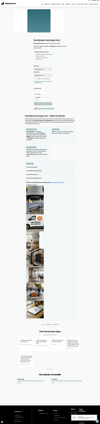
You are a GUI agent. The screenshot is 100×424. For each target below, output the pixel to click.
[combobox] (41, 99)
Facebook (75, 412)
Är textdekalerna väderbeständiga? (34, 170)
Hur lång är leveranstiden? (32, 167)
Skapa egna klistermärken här (56, 182)
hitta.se (52, 369)
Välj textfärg (36, 72)
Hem (42, 4)
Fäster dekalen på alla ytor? (32, 174)
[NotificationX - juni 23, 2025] (84, 418)
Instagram (75, 413)
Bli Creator (74, 4)
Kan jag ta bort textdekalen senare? (34, 178)
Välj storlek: (36, 66)
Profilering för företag (55, 4)
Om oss (56, 413)
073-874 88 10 (17, 420)
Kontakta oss (67, 4)
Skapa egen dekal (43, 413)
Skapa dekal (47, 4)
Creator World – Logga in (82, 4)
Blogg (62, 4)
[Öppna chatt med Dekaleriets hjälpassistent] (97, 421)
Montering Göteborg (93, 4)
